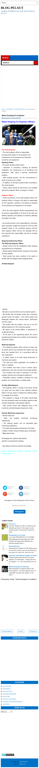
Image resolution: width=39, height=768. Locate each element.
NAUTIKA (6, 704)
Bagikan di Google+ (11, 493)
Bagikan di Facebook (27, 487)
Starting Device (14, 546)
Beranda (21, 631)
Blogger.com (22, 764)
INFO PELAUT (7, 691)
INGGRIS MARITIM (15, 118)
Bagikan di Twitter (11, 487)
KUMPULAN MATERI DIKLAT (13, 701)
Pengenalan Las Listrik (17, 535)
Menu (6, 58)
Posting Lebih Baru (7, 631)
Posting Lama (33, 631)
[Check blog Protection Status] (8, 755)
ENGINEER (6, 118)
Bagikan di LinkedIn (27, 493)
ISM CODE (6, 696)
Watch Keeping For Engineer (19, 566)
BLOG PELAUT (12, 7)
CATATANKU (7, 686)
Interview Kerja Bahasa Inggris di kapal (23, 555)
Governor (12, 524)
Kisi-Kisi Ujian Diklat (9, 699)
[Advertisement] (19, 34)
